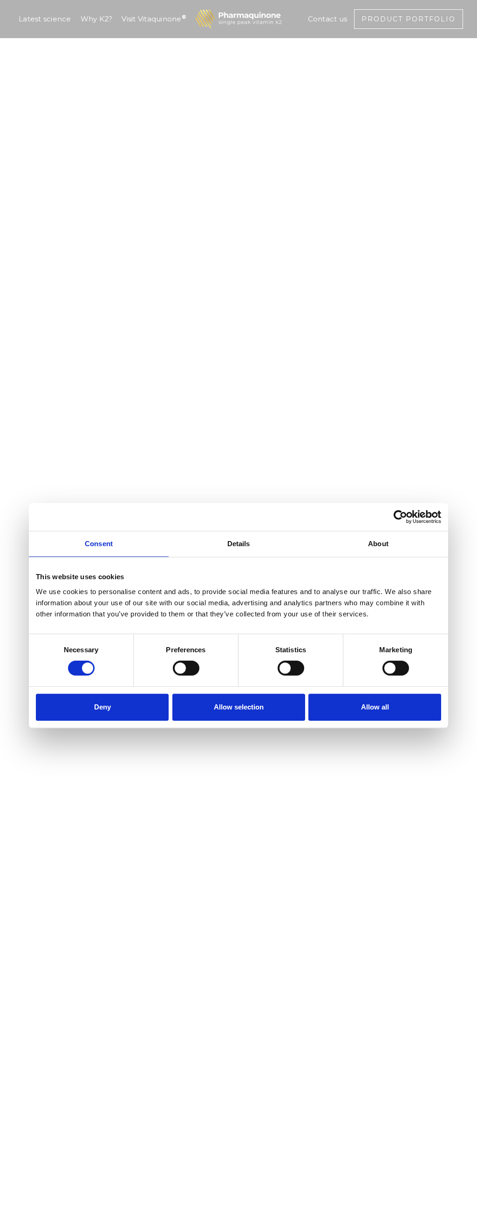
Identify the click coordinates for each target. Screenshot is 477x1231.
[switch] (186, 668)
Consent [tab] (99, 544)
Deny (102, 707)
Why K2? (97, 18)
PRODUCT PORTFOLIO (408, 19)
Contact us (328, 18)
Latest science (45, 18)
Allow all (375, 707)
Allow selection (239, 707)
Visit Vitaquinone (154, 18)
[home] (238, 19)
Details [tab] (238, 544)
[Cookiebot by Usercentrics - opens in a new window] (400, 517)
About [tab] (378, 544)
